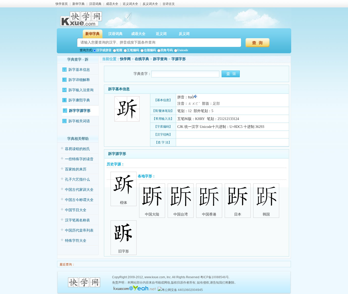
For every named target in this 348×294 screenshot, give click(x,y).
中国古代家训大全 (79, 190)
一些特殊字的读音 (79, 159)
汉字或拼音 (104, 50)
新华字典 (78, 4)
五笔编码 (133, 50)
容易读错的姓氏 (77, 149)
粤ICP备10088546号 (214, 277)
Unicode (182, 50)
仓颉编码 (150, 50)
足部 (216, 103)
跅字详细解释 (79, 80)
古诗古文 (169, 4)
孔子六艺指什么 (77, 179)
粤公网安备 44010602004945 (182, 290)
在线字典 (142, 59)
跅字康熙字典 (79, 100)
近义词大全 (130, 4)
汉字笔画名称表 (77, 220)
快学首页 (62, 4)
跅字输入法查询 (81, 90)
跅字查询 (160, 59)
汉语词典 (95, 4)
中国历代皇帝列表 (79, 230)
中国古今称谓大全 (79, 200)
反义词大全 (150, 4)
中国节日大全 (75, 210)
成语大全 (112, 4)
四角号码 (166, 50)
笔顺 (119, 50)
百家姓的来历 (75, 169)
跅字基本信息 (79, 70)
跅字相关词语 (79, 121)
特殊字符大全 (75, 241)
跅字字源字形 (79, 111)
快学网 (125, 59)
